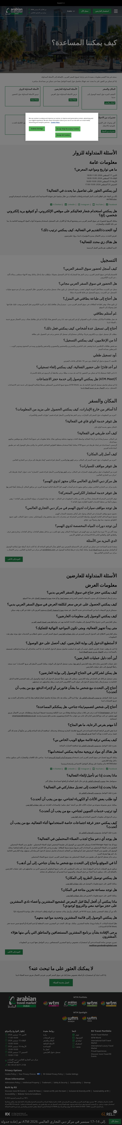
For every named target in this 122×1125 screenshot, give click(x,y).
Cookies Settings (37, 129)
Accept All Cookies (63, 135)
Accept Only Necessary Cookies (68, 129)
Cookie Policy (55, 122)
